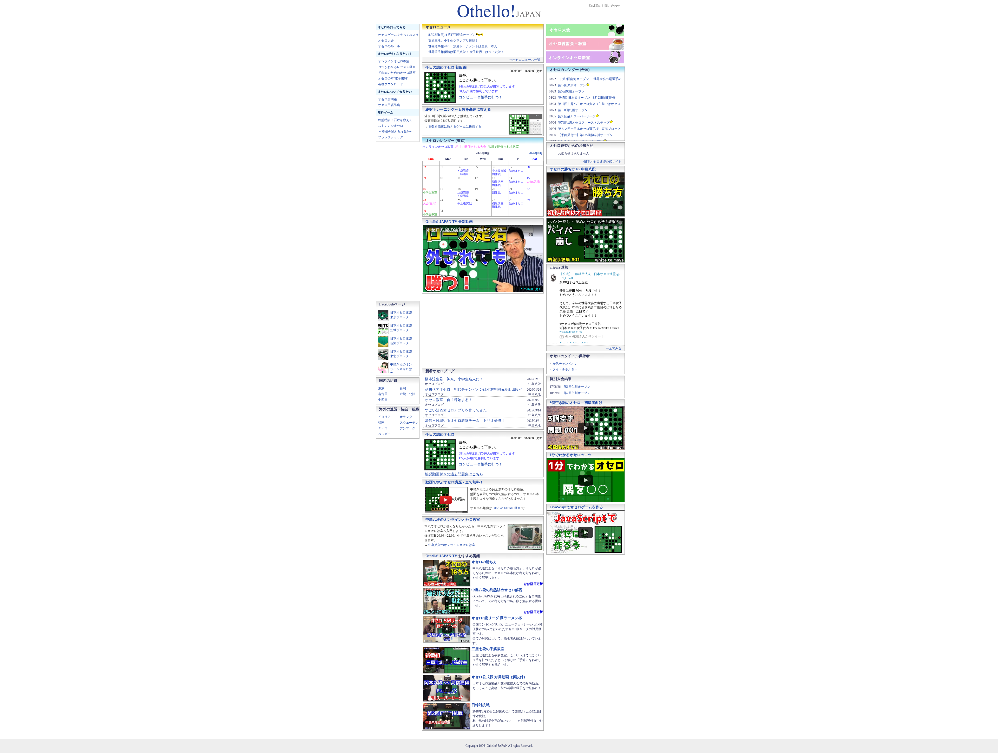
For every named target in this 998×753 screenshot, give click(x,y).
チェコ (383, 428)
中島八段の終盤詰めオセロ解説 (496, 590)
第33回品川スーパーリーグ (576, 116)
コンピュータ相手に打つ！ (480, 97)
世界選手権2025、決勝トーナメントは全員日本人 (462, 46)
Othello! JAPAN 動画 (507, 508)
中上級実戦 (499, 170)
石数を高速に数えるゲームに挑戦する (454, 126)
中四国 (383, 400)
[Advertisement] (396, 221)
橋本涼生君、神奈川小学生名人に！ (454, 379)
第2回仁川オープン (577, 393)
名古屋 (383, 394)
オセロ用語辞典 (389, 105)
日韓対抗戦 (480, 705)
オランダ (406, 417)
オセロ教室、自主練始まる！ (448, 400)
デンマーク (407, 428)
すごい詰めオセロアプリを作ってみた (456, 410)
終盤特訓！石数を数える (395, 120)
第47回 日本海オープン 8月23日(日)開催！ (588, 97)
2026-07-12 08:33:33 (571, 332)
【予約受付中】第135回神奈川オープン (585, 135)
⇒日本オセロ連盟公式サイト (601, 161)
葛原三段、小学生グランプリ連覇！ (453, 40)
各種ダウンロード (390, 84)
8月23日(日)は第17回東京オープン (452, 35)
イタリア (384, 417)
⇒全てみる (613, 348)
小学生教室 (430, 192)
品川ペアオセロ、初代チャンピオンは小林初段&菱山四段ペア (473, 391)
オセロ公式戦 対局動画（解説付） (499, 677)
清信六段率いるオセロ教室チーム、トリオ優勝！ (465, 421)
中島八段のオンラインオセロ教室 (401, 369)
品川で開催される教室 (503, 147)
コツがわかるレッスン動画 (397, 67)
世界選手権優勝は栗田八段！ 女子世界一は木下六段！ (466, 52)
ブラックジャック (390, 137)
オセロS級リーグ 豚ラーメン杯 (496, 618)
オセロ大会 (386, 40)
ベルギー (384, 434)
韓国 (381, 422)
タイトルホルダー (565, 369)
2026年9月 (536, 153)
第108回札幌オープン (573, 110)
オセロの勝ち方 (484, 562)
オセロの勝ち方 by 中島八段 (573, 169)
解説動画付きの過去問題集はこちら (454, 474)
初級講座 (463, 170)
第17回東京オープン (572, 85)
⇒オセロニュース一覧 (524, 60)
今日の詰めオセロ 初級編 (446, 67)
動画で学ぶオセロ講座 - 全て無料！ (454, 482)
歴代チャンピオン (565, 363)
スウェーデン (409, 422)
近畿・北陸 (407, 394)
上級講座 (463, 174)
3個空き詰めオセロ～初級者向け (576, 403)
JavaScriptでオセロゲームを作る (576, 507)
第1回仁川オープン (577, 387)
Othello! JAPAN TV (441, 556)
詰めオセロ (516, 170)
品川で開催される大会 (470, 147)
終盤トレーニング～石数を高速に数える (458, 109)
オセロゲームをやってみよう (398, 35)
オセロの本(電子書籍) (393, 78)
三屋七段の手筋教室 (487, 649)
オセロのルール (389, 46)
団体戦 (496, 174)
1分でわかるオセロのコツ (571, 455)
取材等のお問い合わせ (604, 6)
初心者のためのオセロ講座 (397, 73)
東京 (381, 388)
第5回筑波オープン (571, 91)
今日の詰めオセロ (440, 434)
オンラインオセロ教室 (393, 61)
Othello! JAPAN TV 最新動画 (449, 222)
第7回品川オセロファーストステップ (583, 122)
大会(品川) (533, 181)
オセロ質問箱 (387, 99)
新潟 (403, 388)
